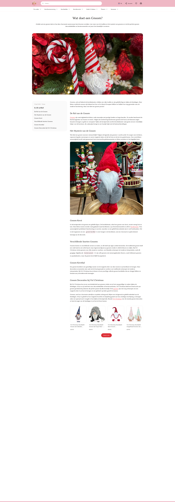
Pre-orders (36, 9)
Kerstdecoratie (77, 9)
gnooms (116, 288)
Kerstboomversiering (49, 9)
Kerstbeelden (64, 9)
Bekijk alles (106, 335)
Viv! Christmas (117, 299)
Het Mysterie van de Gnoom (42, 115)
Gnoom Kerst (38, 118)
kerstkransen (135, 227)
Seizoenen (113, 9)
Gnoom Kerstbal (39, 125)
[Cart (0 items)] (141, 3)
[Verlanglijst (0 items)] (136, 3)
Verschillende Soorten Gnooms (43, 121)
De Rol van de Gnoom (40, 111)
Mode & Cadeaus (90, 9)
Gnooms (72, 117)
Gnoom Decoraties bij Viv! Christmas (45, 128)
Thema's (103, 9)
